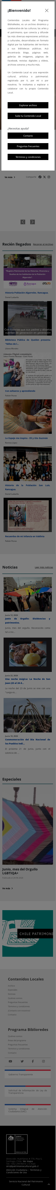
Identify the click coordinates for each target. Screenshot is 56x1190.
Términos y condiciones (28, 156)
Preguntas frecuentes (28, 146)
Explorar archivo (28, 105)
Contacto (28, 135)
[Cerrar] (47, 10)
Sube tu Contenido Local (28, 115)
